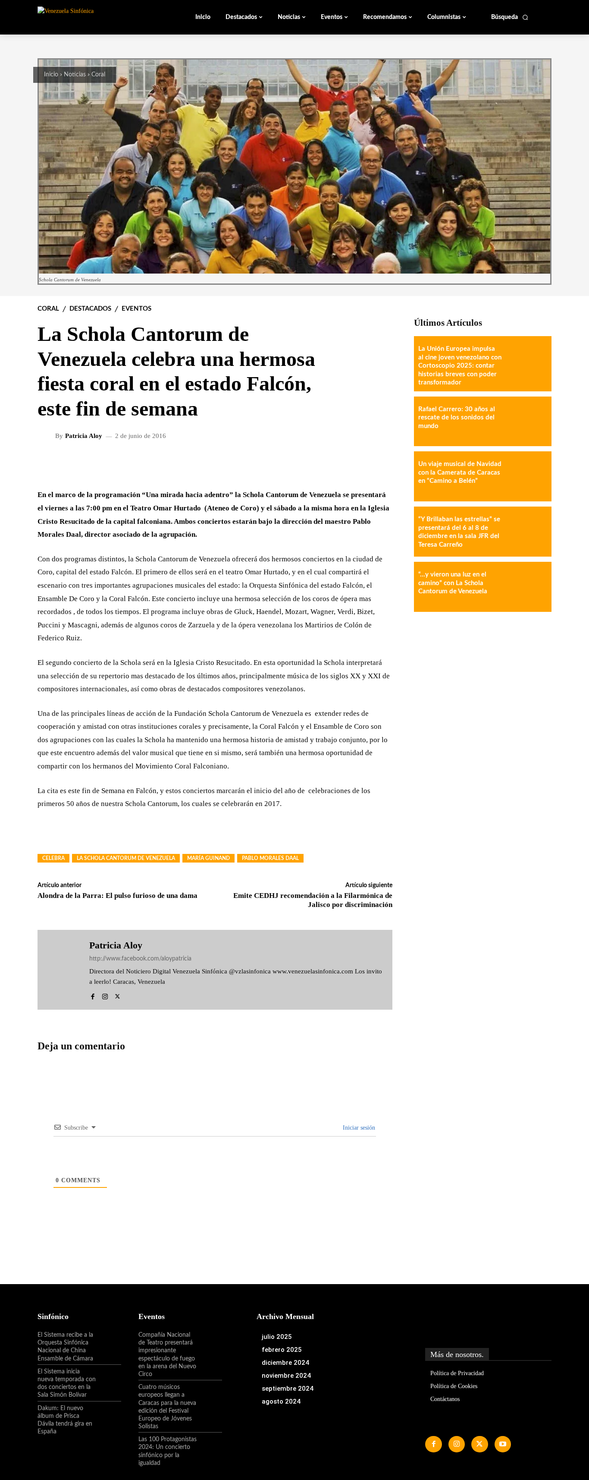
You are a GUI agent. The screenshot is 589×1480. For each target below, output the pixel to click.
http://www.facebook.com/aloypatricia (140, 959)
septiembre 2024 (287, 1388)
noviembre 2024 (286, 1375)
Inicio (51, 75)
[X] (117, 995)
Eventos (136, 308)
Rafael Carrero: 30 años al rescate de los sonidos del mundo (456, 417)
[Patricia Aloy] (47, 435)
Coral (98, 75)
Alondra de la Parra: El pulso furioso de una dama (117, 895)
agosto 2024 (281, 1401)
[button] (510, 17)
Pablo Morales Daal (270, 858)
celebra (53, 858)
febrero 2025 (282, 1350)
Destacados (90, 308)
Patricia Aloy (83, 436)
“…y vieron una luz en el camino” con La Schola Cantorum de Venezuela (452, 583)
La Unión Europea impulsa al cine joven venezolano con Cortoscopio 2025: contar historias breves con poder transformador (459, 366)
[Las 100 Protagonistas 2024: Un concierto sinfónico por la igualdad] (209, 1447)
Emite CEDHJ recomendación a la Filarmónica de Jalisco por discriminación (312, 899)
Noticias (75, 75)
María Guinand (208, 858)
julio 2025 (277, 1337)
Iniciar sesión (358, 1127)
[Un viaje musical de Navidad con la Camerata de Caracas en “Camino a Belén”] (526, 476)
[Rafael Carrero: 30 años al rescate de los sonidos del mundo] (526, 421)
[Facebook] (92, 995)
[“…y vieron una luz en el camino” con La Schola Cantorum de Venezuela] (526, 587)
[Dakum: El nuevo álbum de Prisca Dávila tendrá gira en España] (108, 1415)
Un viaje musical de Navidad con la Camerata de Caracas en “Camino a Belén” (459, 472)
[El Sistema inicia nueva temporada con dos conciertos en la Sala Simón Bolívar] (108, 1379)
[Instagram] (105, 995)
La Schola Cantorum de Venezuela (126, 858)
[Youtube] (503, 1444)
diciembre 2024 (285, 1363)
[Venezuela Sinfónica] (95, 16)
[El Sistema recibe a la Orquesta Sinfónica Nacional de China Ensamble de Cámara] (108, 1342)
